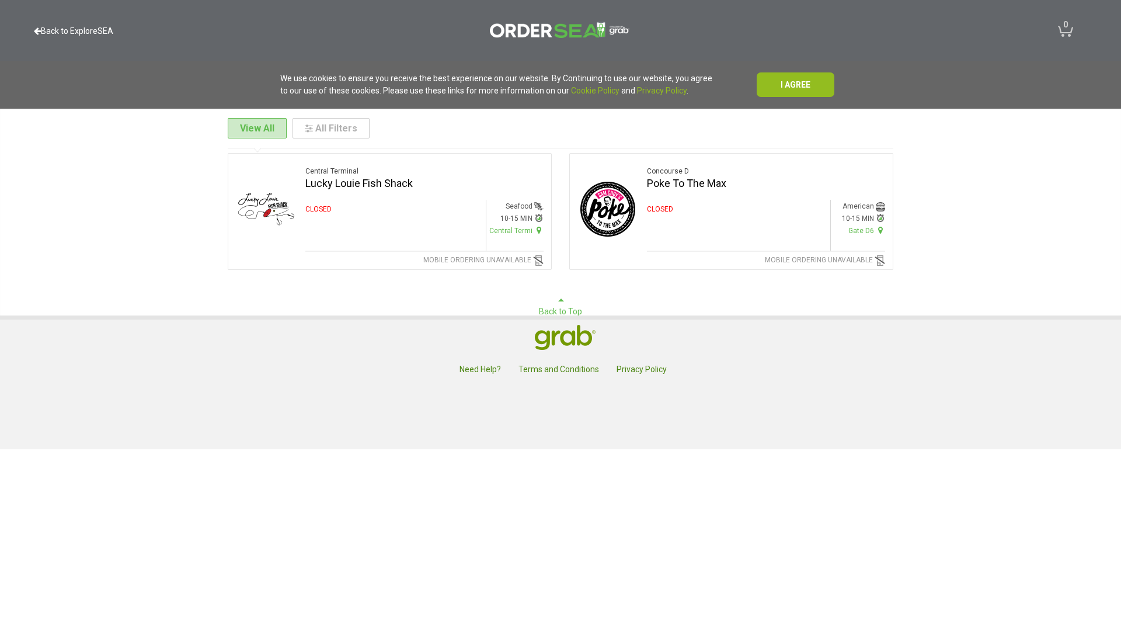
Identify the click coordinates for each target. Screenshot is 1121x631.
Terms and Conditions (558, 369)
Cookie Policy (595, 90)
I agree (795, 84)
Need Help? (480, 369)
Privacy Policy (662, 90)
